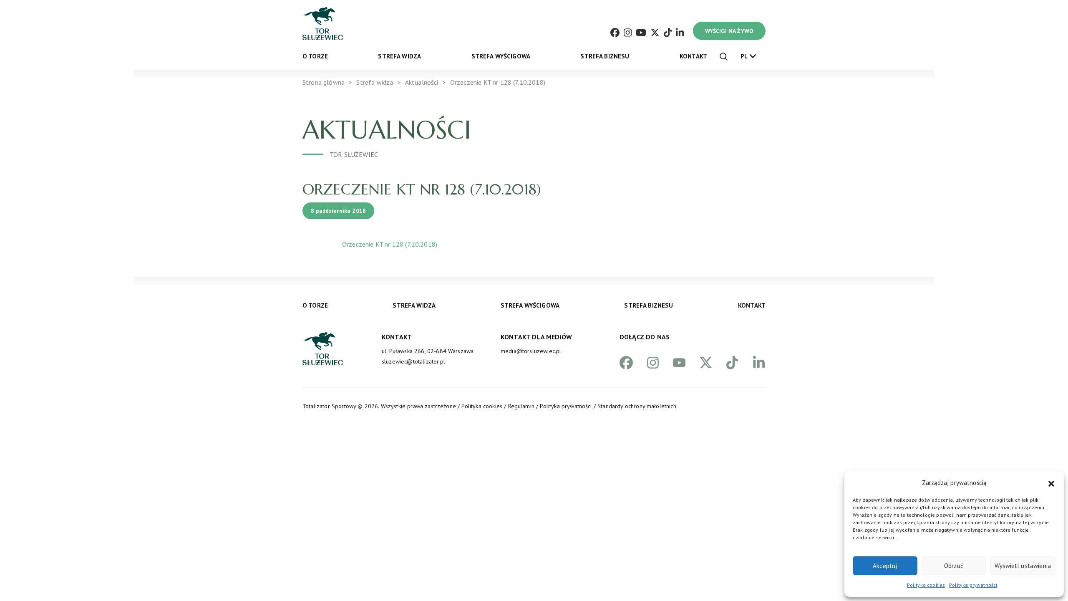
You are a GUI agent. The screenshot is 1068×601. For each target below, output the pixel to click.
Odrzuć (953, 566)
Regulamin (521, 406)
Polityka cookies (926, 585)
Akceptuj (885, 566)
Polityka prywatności (973, 585)
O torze (315, 56)
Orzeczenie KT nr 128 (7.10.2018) (389, 244)
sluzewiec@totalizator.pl (413, 361)
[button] (1051, 483)
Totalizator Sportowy (329, 406)
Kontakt (693, 56)
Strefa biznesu (604, 56)
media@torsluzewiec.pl (531, 351)
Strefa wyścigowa (501, 56)
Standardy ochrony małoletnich (636, 406)
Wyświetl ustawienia (1023, 566)
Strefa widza (399, 56)
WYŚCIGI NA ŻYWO (729, 31)
